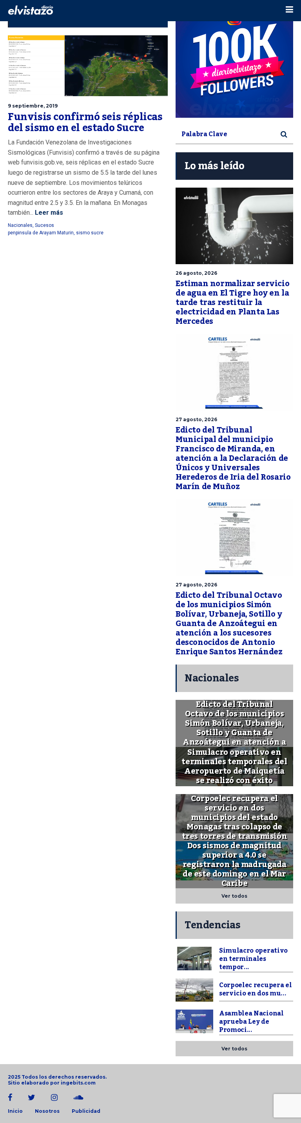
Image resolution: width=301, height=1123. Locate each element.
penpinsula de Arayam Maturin (41, 233)
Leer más (48, 212)
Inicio (15, 1111)
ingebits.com (78, 1083)
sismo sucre (89, 233)
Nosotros (47, 1111)
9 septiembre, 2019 (33, 106)
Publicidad (86, 1111)
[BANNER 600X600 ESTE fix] (234, 59)
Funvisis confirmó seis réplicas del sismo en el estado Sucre (85, 122)
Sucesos (44, 225)
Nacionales (20, 225)
